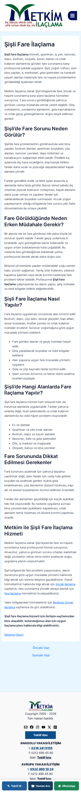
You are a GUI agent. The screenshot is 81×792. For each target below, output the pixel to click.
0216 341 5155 (41, 748)
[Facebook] (31, 727)
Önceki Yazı (41, 647)
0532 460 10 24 (41, 769)
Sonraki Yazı (41, 655)
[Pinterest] (55, 727)
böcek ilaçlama (65, 584)
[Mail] (26, 727)
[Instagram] (37, 727)
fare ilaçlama (12, 593)
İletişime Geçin (14, 635)
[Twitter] (49, 727)
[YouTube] (43, 727)
